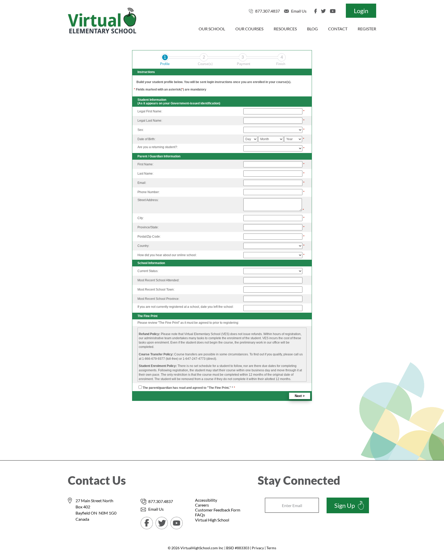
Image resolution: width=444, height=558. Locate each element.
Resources (285, 28)
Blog (312, 28)
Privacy (258, 548)
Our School (212, 28)
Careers (202, 504)
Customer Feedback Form (217, 509)
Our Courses (249, 28)
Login (361, 10)
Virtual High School (212, 519)
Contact (337, 28)
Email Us (299, 10)
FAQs (200, 514)
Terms (271, 548)
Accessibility (206, 500)
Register (367, 28)
